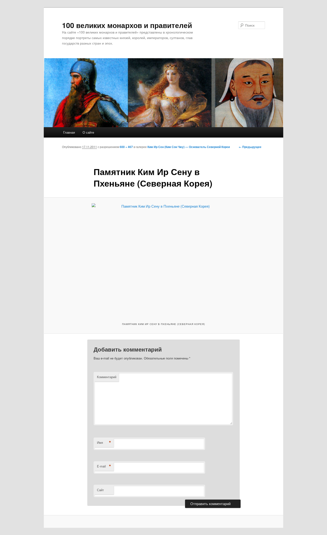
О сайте (88, 132)
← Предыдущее (250, 147)
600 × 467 (126, 147)
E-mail (104, 466)
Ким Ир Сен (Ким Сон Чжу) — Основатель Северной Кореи (188, 147)
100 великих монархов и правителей (127, 25)
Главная (69, 132)
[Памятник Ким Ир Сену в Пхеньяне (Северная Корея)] (163, 259)
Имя (104, 442)
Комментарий (106, 377)
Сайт (100, 490)
